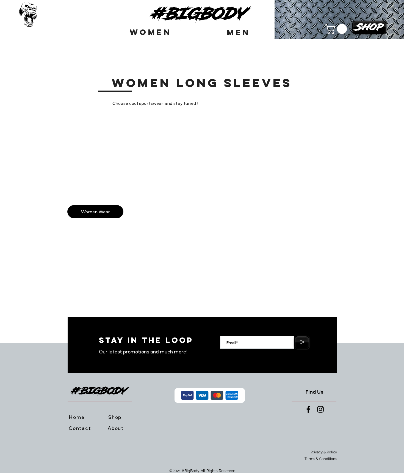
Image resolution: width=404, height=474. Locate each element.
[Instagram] (320, 409)
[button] (151, 32)
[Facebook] (308, 409)
